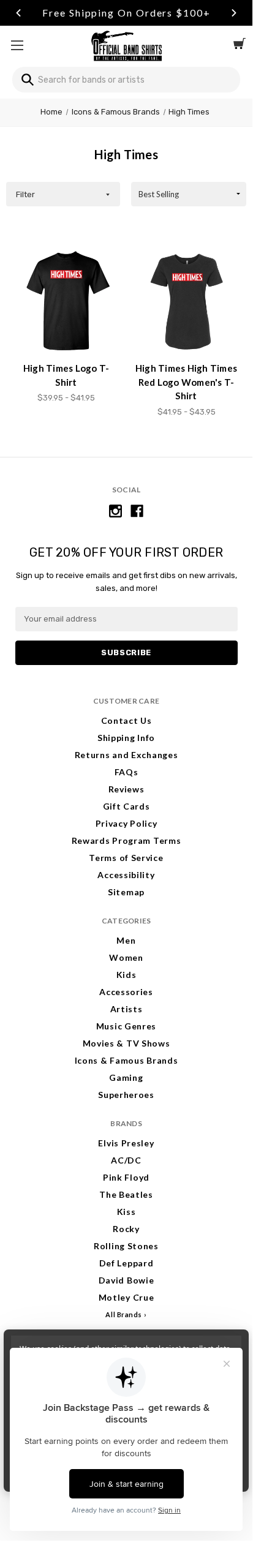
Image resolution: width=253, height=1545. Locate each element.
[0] (239, 45)
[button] (63, 194)
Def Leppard (126, 1263)
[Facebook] (136, 511)
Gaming (126, 1077)
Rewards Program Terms (126, 840)
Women (126, 957)
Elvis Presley (126, 1143)
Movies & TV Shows (126, 1043)
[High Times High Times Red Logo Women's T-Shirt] (186, 301)
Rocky (126, 1229)
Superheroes (126, 1094)
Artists (126, 1009)
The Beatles (126, 1194)
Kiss (126, 1211)
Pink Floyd (126, 1177)
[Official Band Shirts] (126, 45)
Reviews (126, 789)
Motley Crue (126, 1297)
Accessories (126, 992)
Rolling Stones (126, 1246)
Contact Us (126, 720)
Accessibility (125, 875)
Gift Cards (126, 806)
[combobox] (126, 79)
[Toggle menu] (17, 45)
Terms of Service (126, 857)
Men (125, 940)
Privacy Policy (126, 823)
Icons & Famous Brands (126, 1060)
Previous (18, 13)
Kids (126, 974)
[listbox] (189, 194)
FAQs (126, 772)
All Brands (123, 1314)
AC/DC (126, 1160)
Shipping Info (126, 737)
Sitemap (126, 892)
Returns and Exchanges (126, 755)
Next (234, 13)
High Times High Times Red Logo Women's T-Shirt (186, 382)
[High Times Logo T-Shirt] (66, 301)
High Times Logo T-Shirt (66, 375)
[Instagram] (115, 511)
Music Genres (126, 1026)
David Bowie (126, 1280)
